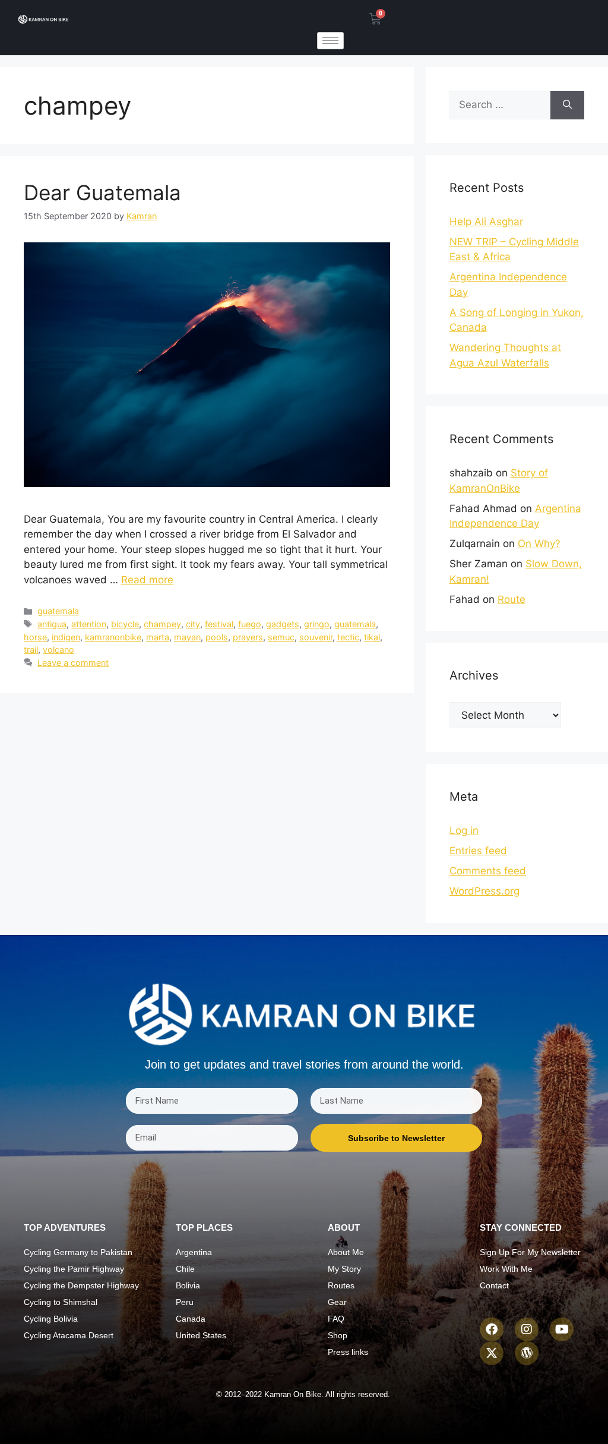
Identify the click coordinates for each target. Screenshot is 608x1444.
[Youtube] (562, 1329)
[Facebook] (492, 1329)
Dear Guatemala (102, 192)
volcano (58, 649)
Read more (147, 580)
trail (31, 649)
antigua (51, 624)
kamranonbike (113, 637)
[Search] (567, 105)
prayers (248, 637)
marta (157, 637)
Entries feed (478, 851)
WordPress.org (484, 891)
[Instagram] (527, 1329)
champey (162, 624)
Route (511, 599)
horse (35, 637)
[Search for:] (499, 105)
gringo (317, 624)
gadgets (282, 624)
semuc (281, 637)
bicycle (125, 624)
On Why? (539, 543)
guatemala (58, 611)
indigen (66, 637)
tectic (348, 637)
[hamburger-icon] (330, 40)
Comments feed (487, 871)
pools (216, 637)
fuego (249, 624)
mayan (187, 637)
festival (219, 624)
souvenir (315, 637)
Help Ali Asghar (486, 221)
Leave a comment (73, 663)
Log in (464, 830)
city (193, 624)
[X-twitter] (492, 1353)
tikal (372, 637)
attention (88, 624)
